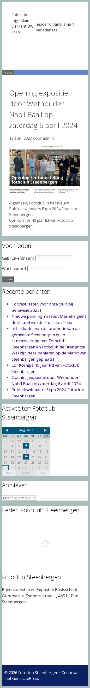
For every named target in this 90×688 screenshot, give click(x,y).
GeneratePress (25, 678)
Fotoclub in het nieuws (49, 203)
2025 (9, 473)
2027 (43, 473)
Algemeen (18, 203)
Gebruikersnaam (18, 258)
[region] (45, 36)
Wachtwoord (14, 268)
